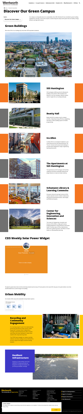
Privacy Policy (79, 411)
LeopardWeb (35, 395)
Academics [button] (31, 3)
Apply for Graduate (67, 394)
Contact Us (21, 393)
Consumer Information (51, 393)
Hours (20, 394)
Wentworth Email (36, 394)
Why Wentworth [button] (68, 3)
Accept (56, 409)
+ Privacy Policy (50, 397)
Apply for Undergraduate (68, 391)
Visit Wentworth (66, 399)
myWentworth (35, 398)
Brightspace (35, 391)
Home (6, 8)
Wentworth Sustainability (13, 8)
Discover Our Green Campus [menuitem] (12, 19)
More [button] (76, 3)
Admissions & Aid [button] (50, 3)
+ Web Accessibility (50, 398)
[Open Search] (79, 3)
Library (34, 397)
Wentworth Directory (23, 395)
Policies (48, 394)
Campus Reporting (50, 391)
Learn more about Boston (10, 309)
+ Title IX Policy (50, 395)
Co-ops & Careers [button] (40, 3)
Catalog (34, 393)
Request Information (67, 396)
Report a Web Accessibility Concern (52, 400)
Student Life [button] (59, 3)
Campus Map (21, 391)
